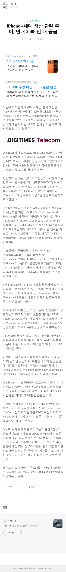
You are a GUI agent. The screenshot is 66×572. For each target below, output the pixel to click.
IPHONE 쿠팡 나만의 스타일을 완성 (31, 87)
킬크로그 (10, 521)
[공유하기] (16, 487)
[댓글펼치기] (9, 507)
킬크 (13, 4)
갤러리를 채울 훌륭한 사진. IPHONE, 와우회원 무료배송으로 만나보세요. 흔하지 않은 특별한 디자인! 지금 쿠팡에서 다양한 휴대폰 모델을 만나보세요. (32, 94)
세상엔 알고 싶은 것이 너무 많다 (21, 525)
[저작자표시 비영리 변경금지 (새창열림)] (44, 487)
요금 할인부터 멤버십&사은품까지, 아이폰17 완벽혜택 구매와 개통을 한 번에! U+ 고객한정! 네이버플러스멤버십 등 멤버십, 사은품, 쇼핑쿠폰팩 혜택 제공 (22, 68)
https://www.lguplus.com (18, 56)
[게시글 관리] (20, 487)
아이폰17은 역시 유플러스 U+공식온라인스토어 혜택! (21, 61)
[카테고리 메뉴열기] (59, 5)
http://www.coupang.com (18, 82)
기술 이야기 (33, 21)
